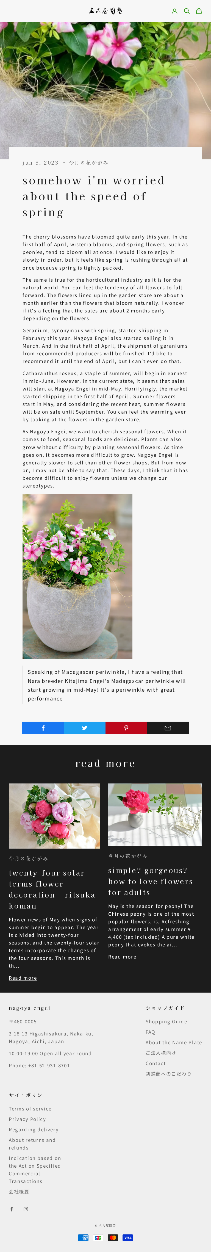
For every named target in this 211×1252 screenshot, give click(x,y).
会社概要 (19, 1191)
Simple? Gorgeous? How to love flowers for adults (150, 881)
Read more (23, 977)
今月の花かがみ (89, 162)
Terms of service (30, 1108)
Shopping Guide (166, 1021)
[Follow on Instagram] (26, 1209)
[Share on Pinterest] (126, 728)
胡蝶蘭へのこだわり (169, 1073)
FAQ (151, 1031)
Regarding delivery (34, 1129)
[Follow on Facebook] (11, 1209)
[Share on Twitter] (84, 728)
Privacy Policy (27, 1118)
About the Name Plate (174, 1042)
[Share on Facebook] (43, 728)
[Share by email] (167, 728)
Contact (156, 1063)
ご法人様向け (161, 1052)
